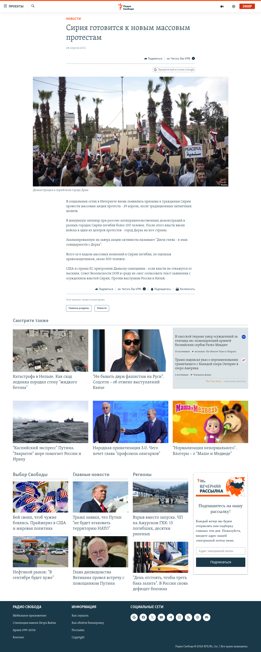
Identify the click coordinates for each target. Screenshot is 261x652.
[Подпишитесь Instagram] (179, 617)
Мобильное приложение (29, 615)
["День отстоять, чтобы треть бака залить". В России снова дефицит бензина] (160, 557)
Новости (73, 19)
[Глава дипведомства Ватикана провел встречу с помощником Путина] (100, 551)
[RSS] (188, 617)
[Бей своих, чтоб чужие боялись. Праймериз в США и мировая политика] (40, 497)
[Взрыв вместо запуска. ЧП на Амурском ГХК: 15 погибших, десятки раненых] (160, 497)
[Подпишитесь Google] (134, 617)
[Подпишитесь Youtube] (161, 617)
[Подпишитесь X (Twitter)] (152, 617)
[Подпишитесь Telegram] (170, 617)
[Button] (153, 58)
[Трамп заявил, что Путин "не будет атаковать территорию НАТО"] (100, 497)
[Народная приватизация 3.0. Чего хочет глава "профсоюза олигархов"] (130, 422)
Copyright (78, 637)
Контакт (18, 637)
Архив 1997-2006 (24, 630)
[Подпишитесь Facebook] (143, 617)
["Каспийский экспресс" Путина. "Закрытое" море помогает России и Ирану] (50, 422)
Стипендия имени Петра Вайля (34, 623)
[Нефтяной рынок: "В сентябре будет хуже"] (40, 551)
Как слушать (80, 615)
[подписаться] (206, 617)
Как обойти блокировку (88, 623)
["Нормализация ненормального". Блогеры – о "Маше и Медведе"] (210, 422)
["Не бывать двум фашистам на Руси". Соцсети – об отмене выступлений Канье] (130, 350)
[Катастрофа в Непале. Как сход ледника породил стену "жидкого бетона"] (50, 350)
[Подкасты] (197, 617)
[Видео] (222, 6)
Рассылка (78, 630)
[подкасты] (233, 6)
